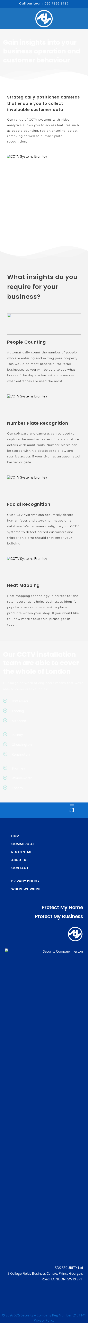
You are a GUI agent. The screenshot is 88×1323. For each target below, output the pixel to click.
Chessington (22, 744)
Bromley (18, 768)
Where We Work (25, 889)
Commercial (22, 844)
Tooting (18, 711)
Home (16, 836)
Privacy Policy (25, 881)
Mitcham (19, 721)
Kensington (21, 754)
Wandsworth (22, 778)
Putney (17, 734)
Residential (21, 852)
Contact (20, 868)
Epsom (17, 788)
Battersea (20, 701)
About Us (19, 860)
